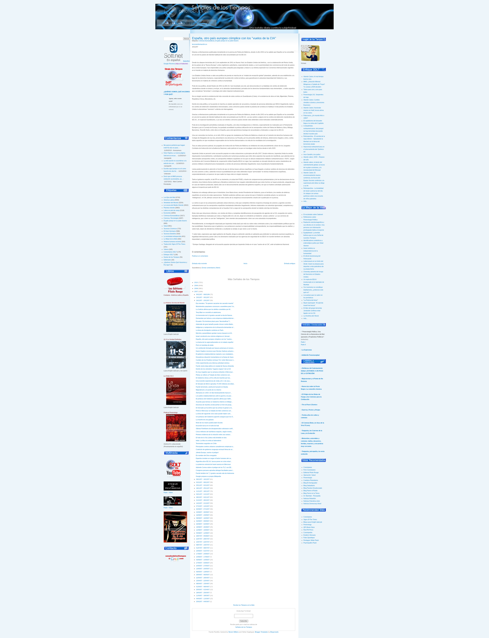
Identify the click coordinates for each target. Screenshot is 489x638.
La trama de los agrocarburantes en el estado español (214, 342)
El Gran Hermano (170, 231)
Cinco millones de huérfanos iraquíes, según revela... (214, 432)
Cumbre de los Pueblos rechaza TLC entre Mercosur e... (215, 360)
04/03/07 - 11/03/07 (203, 599)
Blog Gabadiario (309, 485)
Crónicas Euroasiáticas (172, 216)
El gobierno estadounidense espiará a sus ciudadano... (215, 354)
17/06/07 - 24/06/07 (203, 554)
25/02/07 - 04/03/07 (203, 601)
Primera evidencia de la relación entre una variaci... (213, 434)
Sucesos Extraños (170, 234)
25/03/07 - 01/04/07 (203, 589)
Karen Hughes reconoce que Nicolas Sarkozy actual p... (215, 351)
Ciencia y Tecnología (171, 218)
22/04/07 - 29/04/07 (203, 578)
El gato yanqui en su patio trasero (175, 221)
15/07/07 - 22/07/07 (203, 542)
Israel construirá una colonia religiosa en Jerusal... (213, 336)
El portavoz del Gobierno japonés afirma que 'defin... (214, 399)
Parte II (303, 345)
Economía (167, 213)
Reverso (172, 64)
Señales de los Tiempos (243, 627)
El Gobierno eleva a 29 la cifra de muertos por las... (213, 378)
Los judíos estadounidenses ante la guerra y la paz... (214, 396)
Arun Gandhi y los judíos (311, 154)
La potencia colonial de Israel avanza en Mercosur (213, 464)
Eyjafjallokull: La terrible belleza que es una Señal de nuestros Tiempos (313, 235)
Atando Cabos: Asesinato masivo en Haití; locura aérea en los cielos (313, 110)
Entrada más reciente (199, 263)
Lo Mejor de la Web (170, 239)
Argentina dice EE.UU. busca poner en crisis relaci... (214, 461)
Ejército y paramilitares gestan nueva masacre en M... (214, 333)
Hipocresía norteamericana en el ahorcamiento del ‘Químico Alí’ (313, 149)
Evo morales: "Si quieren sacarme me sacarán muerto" (215, 303)
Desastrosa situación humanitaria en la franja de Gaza (214, 357)
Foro (173, 23)
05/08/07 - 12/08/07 (203, 533)
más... (305, 201)
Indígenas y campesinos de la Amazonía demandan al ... (215, 327)
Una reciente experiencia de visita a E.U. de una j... (213, 381)
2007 (196, 291)
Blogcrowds (274, 632)
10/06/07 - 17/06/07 (203, 557)
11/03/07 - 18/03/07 (203, 595)
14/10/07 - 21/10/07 (203, 503)
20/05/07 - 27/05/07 (203, 566)
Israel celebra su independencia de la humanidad (310, 250)
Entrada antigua (289, 263)
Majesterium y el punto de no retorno (208, 390)
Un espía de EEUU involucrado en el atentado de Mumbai (313, 282)
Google (166, 64)
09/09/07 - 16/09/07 (203, 518)
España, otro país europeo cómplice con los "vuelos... (214, 339)
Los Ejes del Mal (169, 197)
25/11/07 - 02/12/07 (203, 485)
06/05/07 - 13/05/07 (203, 572)
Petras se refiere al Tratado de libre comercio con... (213, 375)
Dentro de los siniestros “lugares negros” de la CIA (213, 369)
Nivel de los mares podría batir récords (209, 423)
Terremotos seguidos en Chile (206, 443)
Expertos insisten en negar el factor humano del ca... (214, 458)
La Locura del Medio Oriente (173, 205)
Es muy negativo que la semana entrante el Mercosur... (215, 372)
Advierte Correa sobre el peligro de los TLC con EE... (214, 467)
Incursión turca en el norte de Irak (207, 426)
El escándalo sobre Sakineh (313, 214)
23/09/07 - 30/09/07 (203, 512)
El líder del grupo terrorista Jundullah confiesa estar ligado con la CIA (312, 310)
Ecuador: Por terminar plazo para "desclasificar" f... (213, 321)
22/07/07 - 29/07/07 (203, 539)
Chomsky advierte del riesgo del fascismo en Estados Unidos (313, 274)
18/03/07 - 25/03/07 (203, 593)
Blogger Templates (261, 632)
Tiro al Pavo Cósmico (309, 405)
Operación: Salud (309, 475)
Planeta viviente (169, 208)
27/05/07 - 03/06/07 (203, 563)
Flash (165, 492)
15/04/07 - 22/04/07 (203, 581)
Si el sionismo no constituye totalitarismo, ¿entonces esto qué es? (313, 289)
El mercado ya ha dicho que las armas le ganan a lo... (214, 408)
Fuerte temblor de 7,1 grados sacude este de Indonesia (215, 473)
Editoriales (167, 260)
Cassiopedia (307, 532)
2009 (196, 285)
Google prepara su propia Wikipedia (208, 476)
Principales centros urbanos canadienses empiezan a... (215, 446)
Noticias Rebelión (309, 498)
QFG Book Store (309, 527)
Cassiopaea (307, 467)
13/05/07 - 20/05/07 (203, 569)
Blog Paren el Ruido (310, 491)
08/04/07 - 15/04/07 (203, 584)
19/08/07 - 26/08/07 (203, 527)
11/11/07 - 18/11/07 (203, 491)
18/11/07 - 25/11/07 (203, 488)
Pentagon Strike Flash (311, 540)
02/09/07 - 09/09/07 (203, 521)
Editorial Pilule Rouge (311, 472)
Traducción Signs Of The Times (174, 244)
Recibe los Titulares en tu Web (243, 605)
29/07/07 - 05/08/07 (203, 536)
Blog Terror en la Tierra (311, 493)
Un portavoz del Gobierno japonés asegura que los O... (215, 417)
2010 (196, 282)
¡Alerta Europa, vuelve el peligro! (207, 452)
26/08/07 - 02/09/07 (203, 524)
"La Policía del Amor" (310, 300)
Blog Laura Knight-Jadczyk (312, 522)
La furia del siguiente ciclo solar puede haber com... (214, 414)
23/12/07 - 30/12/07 (203, 297)
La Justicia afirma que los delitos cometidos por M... (213, 309)
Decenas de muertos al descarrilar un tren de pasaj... (214, 405)
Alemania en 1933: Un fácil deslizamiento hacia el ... (214, 393)
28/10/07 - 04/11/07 (203, 497)
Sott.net (180, 23)
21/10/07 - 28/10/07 (203, 500)
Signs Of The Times (310, 519)
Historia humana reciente (172, 242)
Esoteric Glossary (309, 535)
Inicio (167, 23)
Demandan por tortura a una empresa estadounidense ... (215, 318)
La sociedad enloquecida (172, 236)
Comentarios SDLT (170, 252)
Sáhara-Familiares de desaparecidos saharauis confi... (215, 428)
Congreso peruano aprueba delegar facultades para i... (215, 470)
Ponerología (307, 478)
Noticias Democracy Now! (312, 504)
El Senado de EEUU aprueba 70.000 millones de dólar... (215, 384)
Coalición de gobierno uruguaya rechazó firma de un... (215, 449)
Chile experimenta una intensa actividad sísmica (212, 363)
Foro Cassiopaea (309, 470)
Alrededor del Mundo (171, 203)
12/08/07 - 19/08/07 (203, 530)
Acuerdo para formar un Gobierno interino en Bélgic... (214, 402)
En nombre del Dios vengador (206, 455)
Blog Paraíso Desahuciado (312, 488)
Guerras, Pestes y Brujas (311, 410)
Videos (166, 249)
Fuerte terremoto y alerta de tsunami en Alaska (212, 387)
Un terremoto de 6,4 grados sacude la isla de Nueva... (214, 315)
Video (171, 492)
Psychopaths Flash (310, 543)
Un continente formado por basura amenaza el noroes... (215, 348)
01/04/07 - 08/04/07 (203, 587)
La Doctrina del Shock (311, 316)
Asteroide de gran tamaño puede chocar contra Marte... (215, 324)
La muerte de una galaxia (205, 420)
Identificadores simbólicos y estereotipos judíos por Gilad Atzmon (313, 243)
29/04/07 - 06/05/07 (203, 575)
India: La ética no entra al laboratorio (208, 440)
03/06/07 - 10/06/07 (203, 560)
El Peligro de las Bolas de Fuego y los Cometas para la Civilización (311, 396)
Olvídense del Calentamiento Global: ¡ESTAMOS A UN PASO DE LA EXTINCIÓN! (312, 370)
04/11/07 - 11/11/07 (203, 494)
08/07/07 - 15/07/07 (203, 545)
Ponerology (307, 525)
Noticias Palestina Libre (311, 501)
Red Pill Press (308, 530)
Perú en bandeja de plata (204, 345)
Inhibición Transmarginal (311, 355)
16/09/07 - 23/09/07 (203, 515)
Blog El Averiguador (310, 483)
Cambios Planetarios (310, 480)
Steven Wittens (233, 632)
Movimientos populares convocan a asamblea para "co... (215, 306)
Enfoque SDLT (169, 255)
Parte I (303, 342)
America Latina (169, 200)
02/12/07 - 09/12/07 (203, 482)
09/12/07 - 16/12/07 (203, 479)
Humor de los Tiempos (171, 257)
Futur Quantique (309, 538)
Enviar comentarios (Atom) (211, 268)
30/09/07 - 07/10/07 (203, 509)
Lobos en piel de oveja (171, 210)
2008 (196, 288)
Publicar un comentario (200, 256)
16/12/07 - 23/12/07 (203, 300)
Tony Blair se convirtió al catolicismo (208, 312)
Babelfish (186, 61)
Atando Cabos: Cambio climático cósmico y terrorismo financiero (313, 102)
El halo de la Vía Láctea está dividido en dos (211, 438)
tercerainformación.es (199, 44)
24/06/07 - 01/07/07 (203, 551)
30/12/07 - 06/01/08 (203, 294)
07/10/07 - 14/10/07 (203, 506)
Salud (166, 226)
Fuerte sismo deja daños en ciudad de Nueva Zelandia (215, 366)
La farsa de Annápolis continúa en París (209, 330)
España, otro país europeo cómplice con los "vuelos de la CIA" (234, 38)
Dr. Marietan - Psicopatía (311, 496)
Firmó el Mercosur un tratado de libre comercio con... (214, 411)
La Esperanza (307, 350)
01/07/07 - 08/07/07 (203, 548)
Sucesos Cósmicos (170, 229)
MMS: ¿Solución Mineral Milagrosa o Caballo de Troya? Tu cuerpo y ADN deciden (314, 84)
